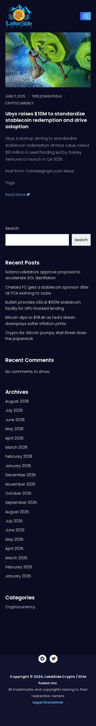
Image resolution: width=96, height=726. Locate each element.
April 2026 (14, 438)
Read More (15, 194)
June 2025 (15, 530)
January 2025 (18, 576)
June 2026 (15, 419)
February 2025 (18, 567)
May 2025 (14, 539)
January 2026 (18, 465)
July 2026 (14, 410)
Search (12, 228)
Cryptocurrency (19, 103)
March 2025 (16, 558)
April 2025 (14, 548)
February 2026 (18, 456)
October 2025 (18, 493)
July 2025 (14, 521)
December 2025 (20, 475)
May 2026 (14, 429)
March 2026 (16, 447)
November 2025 (20, 484)
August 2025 (17, 512)
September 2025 (21, 502)
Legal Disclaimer (48, 702)
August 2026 (17, 401)
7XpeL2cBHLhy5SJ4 (46, 96)
